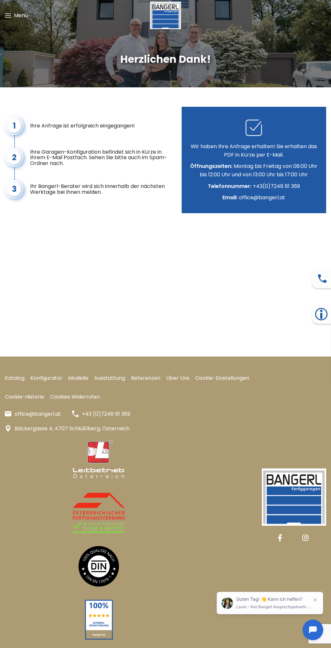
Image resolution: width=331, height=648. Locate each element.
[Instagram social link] (305, 537)
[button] (222, 378)
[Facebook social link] (280, 537)
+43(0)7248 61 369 (276, 186)
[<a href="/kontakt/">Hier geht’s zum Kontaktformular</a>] (322, 278)
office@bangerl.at (262, 197)
